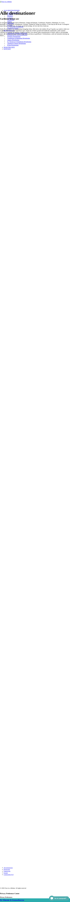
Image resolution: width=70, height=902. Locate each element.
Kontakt (7, 49)
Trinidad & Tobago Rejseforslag (16, 43)
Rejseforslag (7, 869)
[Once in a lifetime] (35, 3)
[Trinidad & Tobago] (26, 748)
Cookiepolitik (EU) (9, 874)
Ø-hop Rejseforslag (13, 45)
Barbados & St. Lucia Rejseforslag (17, 35)
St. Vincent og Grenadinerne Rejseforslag (19, 42)
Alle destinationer (8, 867)
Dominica (10, 16)
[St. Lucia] (25, 667)
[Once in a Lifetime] (35, 847)
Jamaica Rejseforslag (13, 40)
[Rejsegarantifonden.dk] (35, 881)
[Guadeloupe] (24, 430)
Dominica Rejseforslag (13, 36)
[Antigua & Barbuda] (26, 117)
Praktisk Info (9, 47)
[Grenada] (25, 352)
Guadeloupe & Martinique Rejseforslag (18, 38)
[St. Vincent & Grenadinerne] (26, 828)
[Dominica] (24, 273)
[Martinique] (25, 588)
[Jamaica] (25, 509)
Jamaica (9, 21)
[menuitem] (19, 16)
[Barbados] (25, 196)
